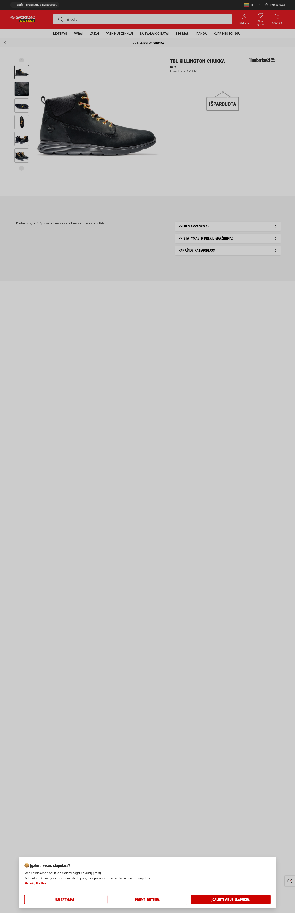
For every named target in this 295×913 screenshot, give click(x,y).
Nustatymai (64, 900)
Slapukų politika (35, 883)
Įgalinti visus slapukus (230, 900)
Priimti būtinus (147, 900)
